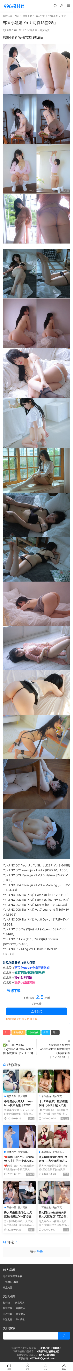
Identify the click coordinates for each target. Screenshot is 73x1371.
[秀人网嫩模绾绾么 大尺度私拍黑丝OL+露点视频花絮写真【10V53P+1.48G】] (19, 1192)
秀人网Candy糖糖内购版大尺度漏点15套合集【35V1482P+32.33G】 (52, 1214)
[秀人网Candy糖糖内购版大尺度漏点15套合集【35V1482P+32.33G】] (54, 1192)
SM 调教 (20, 1319)
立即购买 (36, 1011)
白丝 (45, 1032)
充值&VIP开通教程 (12, 1276)
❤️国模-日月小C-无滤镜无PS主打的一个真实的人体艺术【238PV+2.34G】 (19, 1159)
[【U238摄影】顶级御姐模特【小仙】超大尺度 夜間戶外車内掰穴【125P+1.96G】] (54, 1081)
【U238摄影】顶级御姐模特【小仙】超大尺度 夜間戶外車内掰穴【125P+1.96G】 (53, 1103)
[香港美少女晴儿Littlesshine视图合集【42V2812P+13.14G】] (19, 1081)
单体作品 (46, 1096)
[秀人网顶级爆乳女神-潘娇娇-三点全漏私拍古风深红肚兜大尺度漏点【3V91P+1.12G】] (54, 1136)
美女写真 (45, 30)
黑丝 (55, 1032)
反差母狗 (7, 1308)
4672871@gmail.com (42, 1358)
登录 (40, 1251)
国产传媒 (7, 1313)
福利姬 (7, 1302)
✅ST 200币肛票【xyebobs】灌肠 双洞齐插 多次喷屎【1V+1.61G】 (18, 1049)
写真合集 (32, 30)
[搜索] (55, 5)
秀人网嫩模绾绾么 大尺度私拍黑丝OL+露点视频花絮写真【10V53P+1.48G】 (19, 1214)
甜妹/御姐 (33, 1032)
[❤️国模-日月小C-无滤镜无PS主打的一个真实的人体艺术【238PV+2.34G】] (19, 1136)
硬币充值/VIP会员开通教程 (32, 968)
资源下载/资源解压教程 (29, 972)
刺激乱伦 (7, 1319)
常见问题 (7, 1287)
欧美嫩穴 (20, 1313)
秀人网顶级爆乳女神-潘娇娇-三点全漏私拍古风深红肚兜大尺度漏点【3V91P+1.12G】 (53, 1159)
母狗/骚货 (18, 1032)
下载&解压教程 (10, 1281)
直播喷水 (20, 1308)
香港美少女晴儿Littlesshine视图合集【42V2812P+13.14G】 (19, 1103)
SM (7, 1032)
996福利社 (14, 6)
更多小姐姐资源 (24, 982)
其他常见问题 (23, 977)
